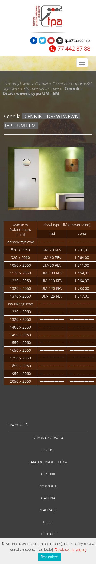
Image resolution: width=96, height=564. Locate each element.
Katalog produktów (48, 462)
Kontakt (48, 534)
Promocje (48, 486)
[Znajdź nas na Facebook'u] (33, 41)
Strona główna (48, 438)
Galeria (48, 498)
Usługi (48, 450)
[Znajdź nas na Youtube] (51, 41)
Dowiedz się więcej (70, 549)
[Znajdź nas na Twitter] (42, 41)
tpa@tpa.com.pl (77, 40)
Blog (48, 522)
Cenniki (48, 474)
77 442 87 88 (74, 48)
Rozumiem (49, 556)
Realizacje (48, 510)
